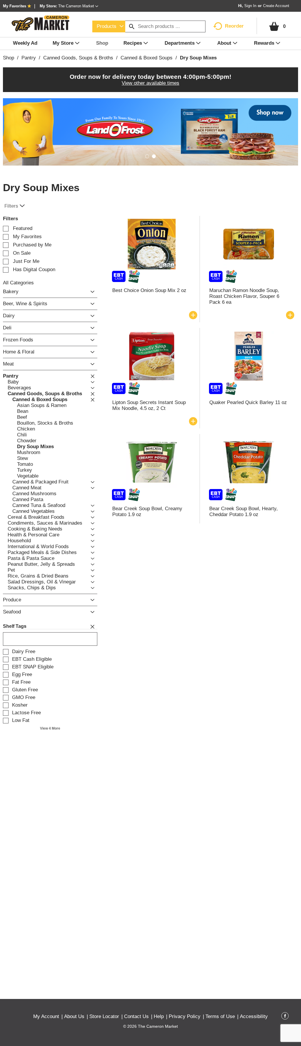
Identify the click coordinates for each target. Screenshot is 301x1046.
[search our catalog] (131, 26)
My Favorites (14, 6)
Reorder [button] (234, 26)
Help (159, 1016)
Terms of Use (220, 1016)
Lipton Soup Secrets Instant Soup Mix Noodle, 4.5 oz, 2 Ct (149, 405)
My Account (46, 1016)
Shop (8, 58)
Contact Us (136, 1016)
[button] (78, 6)
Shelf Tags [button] (14, 626)
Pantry (28, 58)
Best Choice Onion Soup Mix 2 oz (149, 290)
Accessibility (254, 1016)
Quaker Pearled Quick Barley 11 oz (248, 402)
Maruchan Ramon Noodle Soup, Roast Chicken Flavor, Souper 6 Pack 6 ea (244, 296)
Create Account (276, 6)
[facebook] (285, 1017)
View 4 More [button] (50, 728)
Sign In (250, 6)
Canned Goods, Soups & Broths (78, 58)
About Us (74, 1016)
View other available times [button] (150, 83)
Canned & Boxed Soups (147, 58)
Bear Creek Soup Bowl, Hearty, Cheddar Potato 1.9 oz (243, 511)
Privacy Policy (184, 1016)
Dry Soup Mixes (198, 58)
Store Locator (104, 1016)
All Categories (18, 283)
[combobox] (108, 26)
